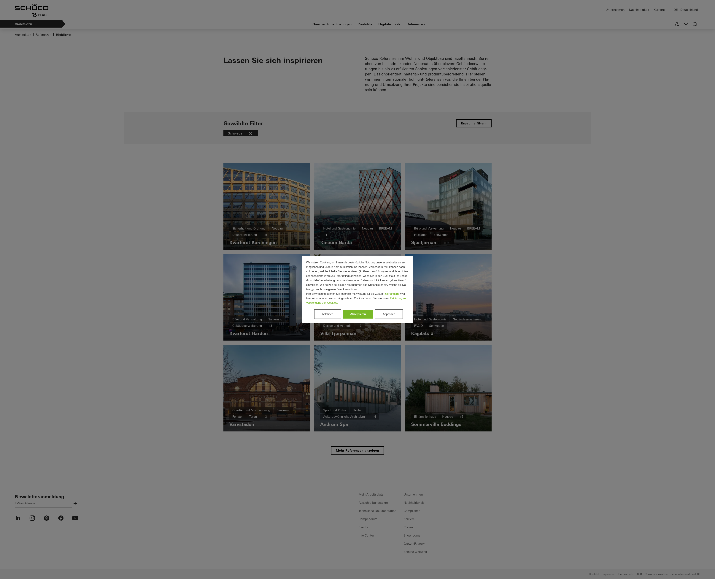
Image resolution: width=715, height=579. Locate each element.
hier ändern (392, 293)
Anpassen (389, 314)
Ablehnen (327, 314)
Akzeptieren (358, 314)
